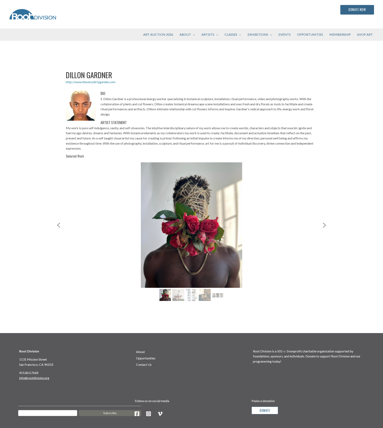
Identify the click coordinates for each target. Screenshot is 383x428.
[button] (193, 34)
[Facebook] (137, 414)
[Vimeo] (160, 414)
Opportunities (145, 358)
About (140, 352)
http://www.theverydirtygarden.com (90, 82)
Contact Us (144, 364)
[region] (191, 232)
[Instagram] (148, 414)
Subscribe (110, 413)
